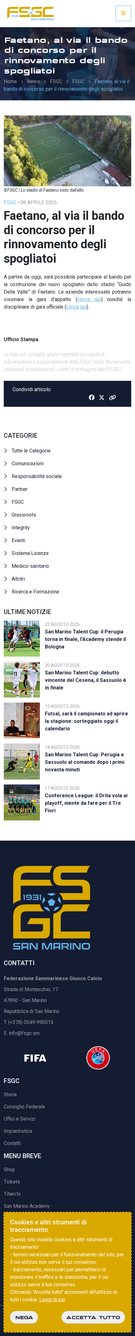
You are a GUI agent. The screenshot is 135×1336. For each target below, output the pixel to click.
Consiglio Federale (24, 1107)
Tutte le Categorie (31, 451)
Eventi (18, 540)
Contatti (12, 1143)
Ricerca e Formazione (35, 592)
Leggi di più (52, 1300)
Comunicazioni (28, 463)
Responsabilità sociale (37, 476)
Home (10, 81)
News (33, 81)
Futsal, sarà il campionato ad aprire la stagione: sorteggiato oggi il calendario (86, 721)
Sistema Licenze (30, 553)
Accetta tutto (93, 1317)
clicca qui (89, 299)
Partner (20, 489)
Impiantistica (18, 1131)
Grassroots (24, 515)
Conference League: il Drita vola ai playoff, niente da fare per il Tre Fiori (86, 803)
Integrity (21, 528)
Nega (24, 1317)
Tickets (12, 1182)
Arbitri (18, 579)
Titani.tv (12, 1194)
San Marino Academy (27, 1206)
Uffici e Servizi (19, 1119)
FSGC (56, 81)
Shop (9, 1169)
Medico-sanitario (30, 566)
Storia (10, 1094)
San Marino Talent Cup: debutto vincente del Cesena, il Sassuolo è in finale (85, 680)
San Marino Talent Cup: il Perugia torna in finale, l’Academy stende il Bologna (85, 639)
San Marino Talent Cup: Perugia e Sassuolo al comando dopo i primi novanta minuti (84, 762)
